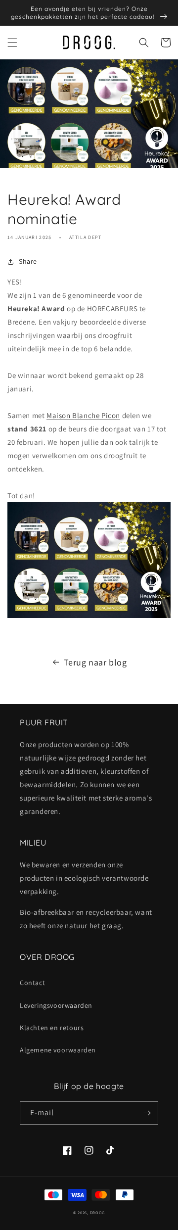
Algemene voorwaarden (58, 1049)
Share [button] (28, 261)
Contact (32, 982)
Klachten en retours (52, 1027)
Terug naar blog (95, 662)
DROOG (97, 1212)
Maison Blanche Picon (83, 415)
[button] (12, 42)
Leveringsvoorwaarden (56, 1005)
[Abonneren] (147, 1113)
